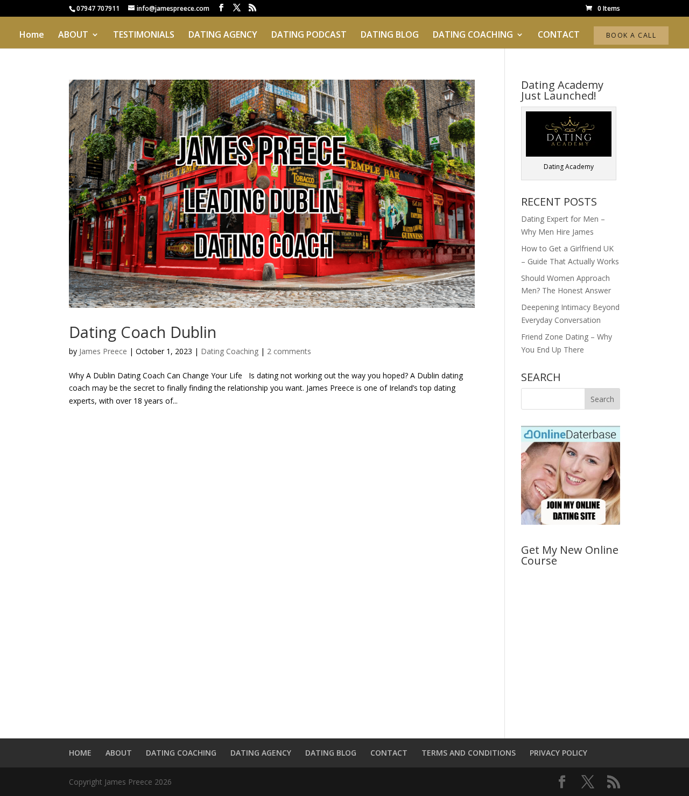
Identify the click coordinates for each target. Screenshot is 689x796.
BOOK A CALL (631, 35)
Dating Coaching (229, 351)
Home (31, 35)
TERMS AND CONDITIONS (468, 753)
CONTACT (559, 35)
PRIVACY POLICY (558, 753)
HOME (80, 753)
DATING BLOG (390, 35)
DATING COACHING (473, 35)
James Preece (103, 351)
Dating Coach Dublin (142, 331)
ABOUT (73, 35)
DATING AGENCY (222, 35)
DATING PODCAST (309, 35)
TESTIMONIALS (143, 35)
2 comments (289, 351)
